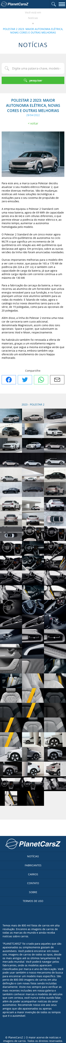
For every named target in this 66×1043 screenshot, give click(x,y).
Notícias (33, 18)
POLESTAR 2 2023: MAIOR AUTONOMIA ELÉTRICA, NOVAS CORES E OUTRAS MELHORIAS (33, 30)
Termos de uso (33, 901)
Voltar (34, 123)
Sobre (33, 892)
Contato (33, 883)
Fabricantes (33, 865)
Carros (33, 874)
